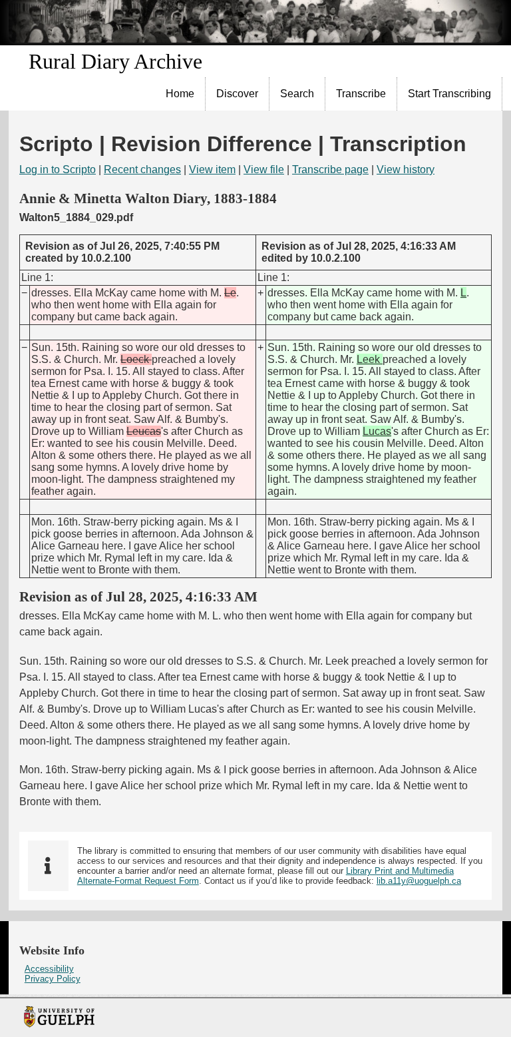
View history (405, 169)
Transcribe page (330, 169)
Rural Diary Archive (115, 61)
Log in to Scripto (57, 169)
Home (180, 93)
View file (264, 169)
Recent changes (142, 169)
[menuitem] (180, 94)
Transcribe (361, 93)
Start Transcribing (449, 93)
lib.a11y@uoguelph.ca (419, 881)
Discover (237, 93)
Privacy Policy (53, 979)
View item (212, 169)
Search (297, 93)
